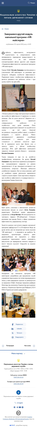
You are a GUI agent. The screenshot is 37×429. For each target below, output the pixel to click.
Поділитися (19, 324)
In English (20, 403)
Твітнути (19, 333)
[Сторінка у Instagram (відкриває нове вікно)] (23, 407)
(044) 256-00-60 (18, 377)
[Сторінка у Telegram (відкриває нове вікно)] (17, 407)
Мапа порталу (17, 354)
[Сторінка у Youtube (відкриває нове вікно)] (20, 407)
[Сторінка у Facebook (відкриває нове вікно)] (15, 407)
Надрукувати (19, 337)
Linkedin (19, 328)
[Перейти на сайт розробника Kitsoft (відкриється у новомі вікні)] (12, 425)
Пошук (32, 3)
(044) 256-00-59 (18, 384)
